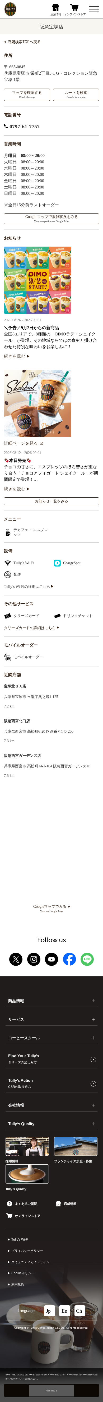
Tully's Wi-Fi (20, 1239)
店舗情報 (70, 1204)
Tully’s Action (20, 1083)
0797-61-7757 (24, 126)
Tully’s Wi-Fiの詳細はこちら (27, 587)
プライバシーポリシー (27, 1251)
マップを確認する (27, 95)
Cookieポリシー (22, 1273)
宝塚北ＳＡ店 (15, 686)
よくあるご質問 (26, 1204)
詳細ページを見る (21, 443)
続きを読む (14, 356)
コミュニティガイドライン (30, 1262)
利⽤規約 (17, 1284)
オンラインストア (27, 1216)
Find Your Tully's (23, 1059)
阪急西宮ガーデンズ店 (22, 756)
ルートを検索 (76, 95)
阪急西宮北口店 (17, 721)
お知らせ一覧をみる (51, 501)
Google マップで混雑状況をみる (51, 219)
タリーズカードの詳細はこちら (30, 628)
